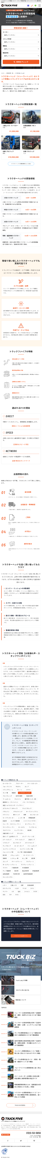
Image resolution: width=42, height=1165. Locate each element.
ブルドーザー (20, 783)
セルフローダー (34, 814)
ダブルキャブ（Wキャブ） (10, 808)
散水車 (16, 871)
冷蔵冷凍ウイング (8, 833)
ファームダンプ (32, 846)
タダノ (17, 894)
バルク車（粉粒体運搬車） (25, 852)
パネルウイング (17, 811)
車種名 (5, 45)
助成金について (21, 1000)
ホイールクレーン (17, 861)
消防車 (33, 858)
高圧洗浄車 (25, 871)
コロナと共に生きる (22, 990)
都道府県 (5, 52)
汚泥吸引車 (16, 874)
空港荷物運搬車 (28, 874)
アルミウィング (7, 796)
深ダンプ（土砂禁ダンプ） (11, 836)
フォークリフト (7, 786)
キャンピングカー (8, 877)
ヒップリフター (19, 830)
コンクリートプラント (9, 849)
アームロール (7, 799)
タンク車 (5, 793)
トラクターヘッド (24, 793)
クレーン (19, 790)
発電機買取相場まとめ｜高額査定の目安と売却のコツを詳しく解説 (27, 1086)
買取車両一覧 (9, 73)
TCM (10, 894)
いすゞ (5, 885)
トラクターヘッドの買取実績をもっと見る (21, 163)
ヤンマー (5, 891)
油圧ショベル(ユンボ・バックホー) (13, 805)
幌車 (25, 814)
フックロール (33, 827)
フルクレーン (30, 861)
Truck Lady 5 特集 (22, 980)
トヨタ (17, 888)
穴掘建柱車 (15, 868)
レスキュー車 (14, 858)
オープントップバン (32, 811)
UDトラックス (7, 888)
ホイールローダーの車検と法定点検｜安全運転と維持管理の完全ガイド (27, 1077)
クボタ (35, 891)
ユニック (5, 861)
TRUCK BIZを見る (20, 1105)
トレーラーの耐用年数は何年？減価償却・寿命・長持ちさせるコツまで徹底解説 (27, 1015)
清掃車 (5, 858)
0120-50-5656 (33, 1133)
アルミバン (17, 799)
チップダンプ (7, 846)
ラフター (5, 868)
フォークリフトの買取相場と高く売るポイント (27, 1069)
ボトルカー (20, 833)
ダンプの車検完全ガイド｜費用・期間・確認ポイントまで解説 (27, 1061)
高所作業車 (19, 796)
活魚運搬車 (6, 874)
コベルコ (26, 891)
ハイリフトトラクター (30, 821)
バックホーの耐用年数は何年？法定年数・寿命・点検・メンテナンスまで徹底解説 (27, 1025)
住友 (19, 891)
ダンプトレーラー (30, 824)
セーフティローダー (8, 818)
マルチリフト (7, 830)
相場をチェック (22, 62)
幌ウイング (16, 814)
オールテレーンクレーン (10, 864)
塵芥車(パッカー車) (30, 799)
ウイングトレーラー (9, 827)
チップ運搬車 (7, 871)
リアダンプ (6, 843)
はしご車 (24, 858)
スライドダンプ (29, 843)
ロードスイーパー (28, 855)
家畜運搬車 (35, 871)
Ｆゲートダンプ (19, 839)
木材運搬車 (25, 868)
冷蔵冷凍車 (29, 796)
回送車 (5, 821)
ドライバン (6, 814)
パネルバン (6, 811)
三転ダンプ (31, 839)
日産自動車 (30, 885)
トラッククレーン (8, 790)
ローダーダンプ (19, 846)
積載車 (14, 793)
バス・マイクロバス (28, 802)
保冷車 (29, 830)
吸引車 (5, 855)
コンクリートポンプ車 (26, 849)
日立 (4, 894)
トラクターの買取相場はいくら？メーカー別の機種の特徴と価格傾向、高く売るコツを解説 (27, 1095)
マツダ (24, 888)
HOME (2, 73)
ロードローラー (7, 783)
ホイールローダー (32, 783)
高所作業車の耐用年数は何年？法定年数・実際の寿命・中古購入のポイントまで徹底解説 (27, 1043)
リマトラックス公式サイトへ (21, 935)
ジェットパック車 (8, 852)
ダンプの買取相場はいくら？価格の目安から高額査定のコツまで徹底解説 (27, 1034)
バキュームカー (15, 855)
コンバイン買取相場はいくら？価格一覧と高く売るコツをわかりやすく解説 (27, 1052)
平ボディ (18, 786)
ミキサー (28, 790)
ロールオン (21, 827)
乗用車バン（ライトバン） (11, 802)
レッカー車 (21, 818)
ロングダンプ (17, 843)
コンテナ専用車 (15, 821)
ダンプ (27, 786)
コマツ (32, 888)
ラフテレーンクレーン (27, 864)
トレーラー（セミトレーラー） (12, 824)
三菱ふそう (13, 885)
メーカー (5, 32)
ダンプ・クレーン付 (28, 836)
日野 (22, 885)
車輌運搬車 (32, 818)
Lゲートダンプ (7, 839)
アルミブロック (26, 808)
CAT (13, 891)
